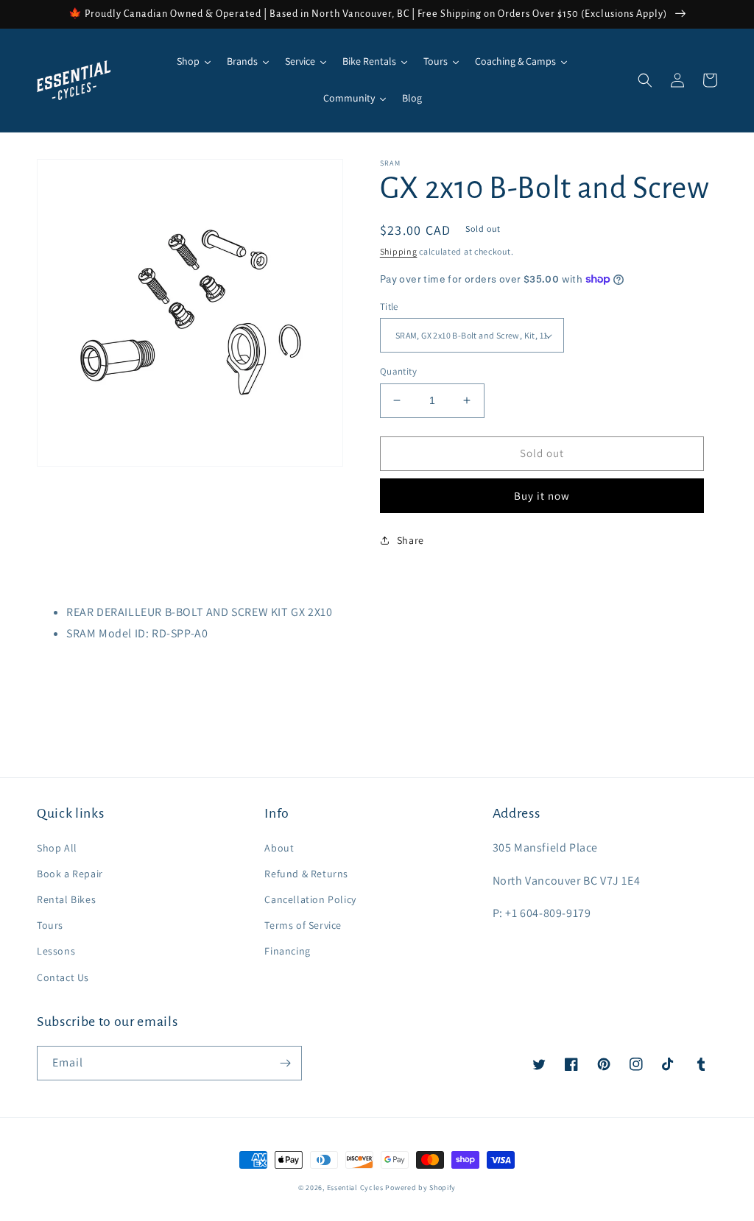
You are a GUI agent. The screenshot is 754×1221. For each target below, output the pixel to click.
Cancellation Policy (310, 899)
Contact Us (63, 977)
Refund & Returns (306, 873)
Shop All (57, 847)
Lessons (56, 951)
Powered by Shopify (420, 1187)
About (279, 847)
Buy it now (542, 496)
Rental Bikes (66, 899)
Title (389, 306)
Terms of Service (303, 925)
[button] (645, 80)
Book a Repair (70, 873)
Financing (287, 951)
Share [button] (410, 540)
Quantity (398, 371)
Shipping (398, 251)
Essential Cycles (355, 1187)
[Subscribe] (285, 1063)
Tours (50, 925)
